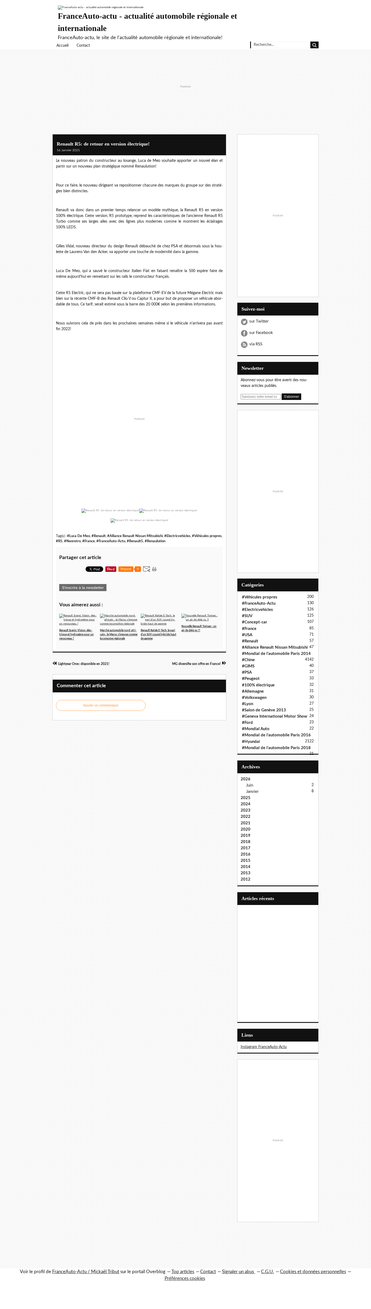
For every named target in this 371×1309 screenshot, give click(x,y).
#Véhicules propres (207, 536)
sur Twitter (259, 321)
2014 (245, 867)
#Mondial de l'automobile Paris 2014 (276, 654)
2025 (245, 798)
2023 (245, 810)
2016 (245, 854)
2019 (245, 836)
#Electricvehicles (177, 536)
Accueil (62, 46)
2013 (245, 873)
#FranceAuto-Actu (110, 541)
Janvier (252, 792)
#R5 (59, 541)
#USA (247, 635)
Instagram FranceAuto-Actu (264, 1047)
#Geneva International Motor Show (274, 716)
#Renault (99, 536)
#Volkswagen (254, 698)
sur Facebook (261, 333)
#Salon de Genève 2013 (264, 710)
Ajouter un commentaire (100, 705)
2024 (245, 804)
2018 (245, 842)
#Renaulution (155, 541)
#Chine (248, 660)
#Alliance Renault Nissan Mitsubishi (135, 536)
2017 (245, 848)
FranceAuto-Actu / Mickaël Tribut (85, 1271)
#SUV (247, 616)
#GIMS (248, 666)
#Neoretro (72, 541)
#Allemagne (253, 691)
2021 (245, 823)
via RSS (255, 344)
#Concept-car (254, 622)
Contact (83, 46)
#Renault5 (135, 541)
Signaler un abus (238, 1271)
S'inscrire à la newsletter (83, 587)
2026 (245, 779)
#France (88, 541)
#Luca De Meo (78, 536)
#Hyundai (251, 742)
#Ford (247, 723)
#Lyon (247, 704)
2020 (245, 829)
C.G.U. (267, 1271)
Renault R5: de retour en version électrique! (103, 144)
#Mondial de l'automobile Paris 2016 (276, 735)
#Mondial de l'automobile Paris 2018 (276, 748)
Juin (249, 785)
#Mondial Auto (255, 729)
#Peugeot (251, 679)
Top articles (182, 1271)
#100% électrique (258, 685)
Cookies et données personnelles (313, 1271)
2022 (245, 817)
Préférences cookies (185, 1278)
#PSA (247, 672)
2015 (245, 861)
